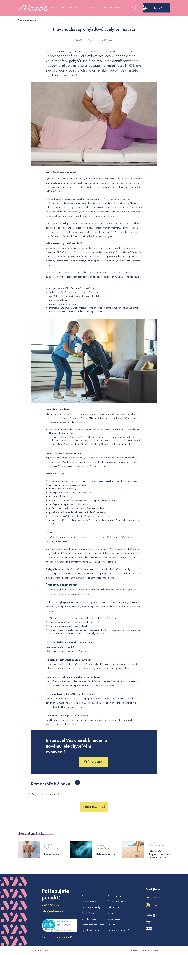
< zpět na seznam (27, 19)
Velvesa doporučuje (110, 8)
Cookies (111, 924)
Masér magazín (113, 919)
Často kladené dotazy (116, 901)
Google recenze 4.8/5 (57, 937)
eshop (158, 7)
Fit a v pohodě (88, 8)
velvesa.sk (134, 950)
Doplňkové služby (89, 919)
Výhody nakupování (90, 930)
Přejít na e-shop (93, 761)
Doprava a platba (89, 901)
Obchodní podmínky (91, 907)
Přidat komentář (94, 806)
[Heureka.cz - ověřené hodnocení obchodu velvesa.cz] (59, 931)
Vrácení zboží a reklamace (93, 924)
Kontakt (85, 895)
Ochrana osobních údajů (118, 930)
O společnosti (88, 913)
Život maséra (57, 8)
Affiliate (110, 913)
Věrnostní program (115, 895)
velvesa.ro (157, 950)
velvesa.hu (146, 950)
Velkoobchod (113, 907)
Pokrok (73, 8)
